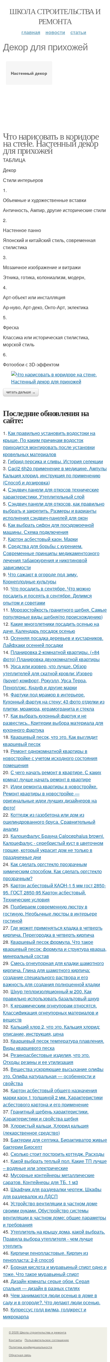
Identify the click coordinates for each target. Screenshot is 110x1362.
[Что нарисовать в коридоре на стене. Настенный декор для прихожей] (55, 378)
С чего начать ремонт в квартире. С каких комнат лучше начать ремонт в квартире (52, 776)
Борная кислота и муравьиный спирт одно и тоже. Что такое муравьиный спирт (54, 1270)
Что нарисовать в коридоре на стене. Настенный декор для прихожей (51, 143)
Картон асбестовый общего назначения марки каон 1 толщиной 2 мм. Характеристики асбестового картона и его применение (53, 1097)
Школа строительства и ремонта (54, 16)
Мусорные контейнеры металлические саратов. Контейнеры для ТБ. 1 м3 (48, 1179)
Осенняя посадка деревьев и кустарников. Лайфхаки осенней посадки (53, 641)
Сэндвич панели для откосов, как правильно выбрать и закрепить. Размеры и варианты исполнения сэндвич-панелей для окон (53, 510)
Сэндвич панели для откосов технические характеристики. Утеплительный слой (51, 493)
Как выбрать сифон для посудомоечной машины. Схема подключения (48, 528)
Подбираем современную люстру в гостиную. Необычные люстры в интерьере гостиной (50, 913)
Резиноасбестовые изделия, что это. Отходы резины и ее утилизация (46, 1058)
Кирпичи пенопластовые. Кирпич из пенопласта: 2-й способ (45, 1256)
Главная (30, 32)
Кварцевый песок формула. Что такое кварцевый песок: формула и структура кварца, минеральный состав (54, 949)
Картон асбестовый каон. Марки (43, 539)
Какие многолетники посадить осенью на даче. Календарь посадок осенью (51, 627)
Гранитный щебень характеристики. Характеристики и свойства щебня (46, 1115)
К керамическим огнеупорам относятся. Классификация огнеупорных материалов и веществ (50, 1012)
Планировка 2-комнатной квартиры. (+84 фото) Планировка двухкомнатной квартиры (51, 656)
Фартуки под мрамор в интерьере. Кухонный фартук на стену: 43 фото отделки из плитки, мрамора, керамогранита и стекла (53, 701)
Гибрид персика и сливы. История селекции (55, 461)
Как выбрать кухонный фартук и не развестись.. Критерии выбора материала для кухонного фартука (53, 722)
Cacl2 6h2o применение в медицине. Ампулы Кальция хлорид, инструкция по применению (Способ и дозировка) (55, 475)
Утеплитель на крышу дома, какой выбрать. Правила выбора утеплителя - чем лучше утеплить (54, 1238)
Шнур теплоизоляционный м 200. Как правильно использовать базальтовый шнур (51, 995)
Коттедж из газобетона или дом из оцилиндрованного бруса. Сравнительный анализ (49, 821)
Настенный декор (29, 73)
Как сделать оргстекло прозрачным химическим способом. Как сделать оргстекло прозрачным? (52, 871)
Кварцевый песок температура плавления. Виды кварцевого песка (53, 1044)
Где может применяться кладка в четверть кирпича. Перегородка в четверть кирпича (52, 931)
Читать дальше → (20, 392)
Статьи (78, 32)
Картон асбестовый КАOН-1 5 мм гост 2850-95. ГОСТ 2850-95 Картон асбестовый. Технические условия (54, 892)
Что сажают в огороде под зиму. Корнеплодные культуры (40, 578)
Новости (55, 32)
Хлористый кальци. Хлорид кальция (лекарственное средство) (46, 1129)
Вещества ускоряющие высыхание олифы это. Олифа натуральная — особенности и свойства (53, 1076)
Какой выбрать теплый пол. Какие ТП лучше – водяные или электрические (55, 1164)
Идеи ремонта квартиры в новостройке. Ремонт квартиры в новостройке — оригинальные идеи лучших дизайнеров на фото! (50, 797)
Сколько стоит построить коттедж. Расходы (57, 1154)
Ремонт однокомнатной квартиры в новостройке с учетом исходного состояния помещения (50, 758)
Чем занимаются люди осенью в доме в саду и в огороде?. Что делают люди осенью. (51, 1299)
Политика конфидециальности (30, 1347)
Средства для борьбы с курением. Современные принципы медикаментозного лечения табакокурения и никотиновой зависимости (51, 557)
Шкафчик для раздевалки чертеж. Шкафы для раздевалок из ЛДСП (52, 1193)
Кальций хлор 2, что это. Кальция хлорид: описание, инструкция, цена (51, 1030)
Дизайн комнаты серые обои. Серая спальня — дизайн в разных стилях (46, 1285)
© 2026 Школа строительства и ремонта (37, 1332)
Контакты (15, 1340)
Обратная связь (20, 1355)
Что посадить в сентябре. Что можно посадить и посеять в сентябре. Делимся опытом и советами (47, 595)
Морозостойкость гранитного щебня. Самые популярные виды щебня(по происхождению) (55, 613)
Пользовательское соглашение (47, 1340)
